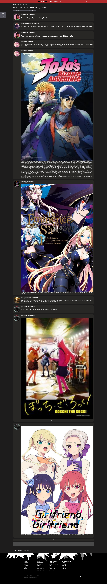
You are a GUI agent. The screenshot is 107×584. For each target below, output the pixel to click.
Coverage (26, 565)
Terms (25, 568)
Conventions (52, 570)
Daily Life (64, 565)
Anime (50, 565)
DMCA (31, 575)
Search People (39, 562)
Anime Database (40, 568)
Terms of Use (26, 575)
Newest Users (39, 564)
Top (3, 16)
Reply (3, 13)
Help (61, 1)
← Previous (16, 10)
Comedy (64, 564)
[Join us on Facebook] (80, 577)
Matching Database (40, 570)
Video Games (52, 568)
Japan (50, 567)
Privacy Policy (37, 575)
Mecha (63, 567)
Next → (33, 10)
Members (56, 1)
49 (29, 10)
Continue (53, 539)
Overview (26, 562)
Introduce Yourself (53, 564)
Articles (38, 565)
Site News (51, 562)
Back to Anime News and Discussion (22, 550)
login (19, 544)
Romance (64, 568)
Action (63, 562)
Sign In (87, 1)
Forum (50, 1)
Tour (25, 570)
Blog (25, 564)
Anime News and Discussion (20, 4)
